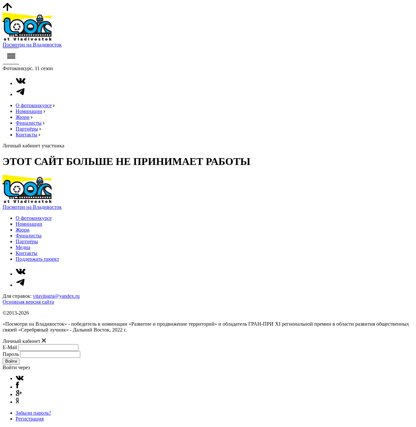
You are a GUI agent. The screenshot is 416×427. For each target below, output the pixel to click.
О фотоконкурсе (34, 105)
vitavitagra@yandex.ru (56, 296)
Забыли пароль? (33, 413)
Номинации (29, 111)
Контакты (26, 134)
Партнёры (27, 129)
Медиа (23, 247)
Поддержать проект (37, 259)
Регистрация (30, 418)
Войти (11, 361)
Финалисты (29, 123)
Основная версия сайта (28, 302)
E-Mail (10, 347)
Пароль (11, 354)
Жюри (23, 117)
